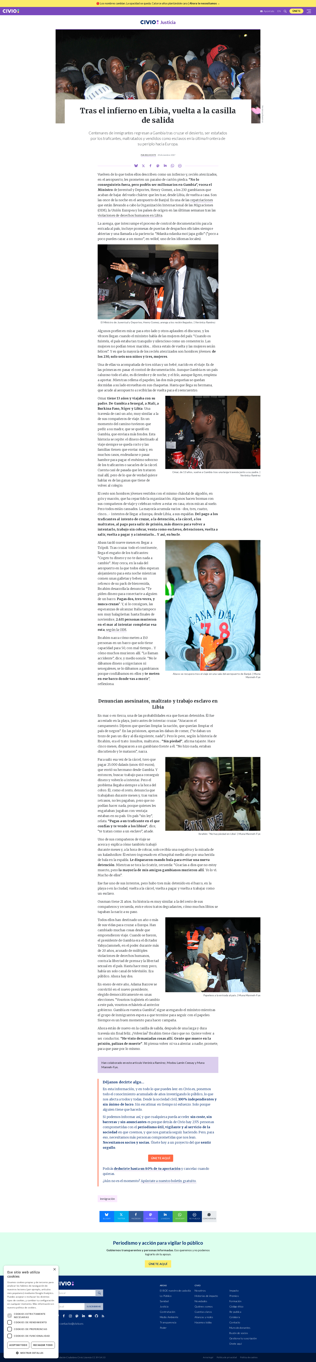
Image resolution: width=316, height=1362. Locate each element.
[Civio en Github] (96, 1316)
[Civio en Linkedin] (83, 1316)
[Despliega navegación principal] (309, 11)
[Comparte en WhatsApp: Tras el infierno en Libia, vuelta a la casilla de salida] (165, 166)
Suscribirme (94, 1306)
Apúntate (268, 11)
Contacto (234, 1322)
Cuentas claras (203, 1311)
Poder (163, 1327)
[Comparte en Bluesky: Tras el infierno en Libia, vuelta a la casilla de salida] (136, 166)
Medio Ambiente (169, 1317)
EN (279, 11)
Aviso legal (208, 1357)
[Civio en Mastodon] (77, 1316)
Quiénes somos (204, 1306)
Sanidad (164, 1301)
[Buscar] (285, 11)
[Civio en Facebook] (63, 1316)
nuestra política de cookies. (21, 1307)
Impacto (234, 1290)
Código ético (236, 1306)
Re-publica (235, 1311)
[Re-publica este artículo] (179, 166)
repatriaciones (201, 200)
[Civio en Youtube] (90, 1316)
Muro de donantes (239, 1327)
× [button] (54, 1269)
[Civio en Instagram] (70, 1316)
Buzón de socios (238, 1333)
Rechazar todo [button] (43, 1345)
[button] (31, 1353)
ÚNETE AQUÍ (160, 1158)
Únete (296, 11)
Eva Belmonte (148, 155)
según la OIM (116, 630)
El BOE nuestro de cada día (175, 1290)
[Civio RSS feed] (102, 1316)
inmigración (107, 1198)
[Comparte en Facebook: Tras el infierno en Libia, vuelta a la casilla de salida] (150, 166)
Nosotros (200, 1290)
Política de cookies (248, 1357)
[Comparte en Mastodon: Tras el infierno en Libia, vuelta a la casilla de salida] (158, 166)
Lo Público (166, 1295)
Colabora (234, 1317)
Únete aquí (235, 1343)
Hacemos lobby (203, 1322)
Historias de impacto (206, 1295)
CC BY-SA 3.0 (99, 1357)
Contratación (167, 1311)
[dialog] (31, 1312)
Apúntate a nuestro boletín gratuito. (168, 1181)
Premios (234, 1295)
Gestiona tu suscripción (243, 1338)
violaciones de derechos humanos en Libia (130, 215)
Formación (235, 1301)
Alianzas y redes (204, 1317)
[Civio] (11, 11)
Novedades (201, 1301)
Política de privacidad (227, 1357)
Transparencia (168, 1322)
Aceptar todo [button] (18, 1345)
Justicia (164, 1306)
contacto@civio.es (71, 1323)
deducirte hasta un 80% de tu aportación (147, 1169)
